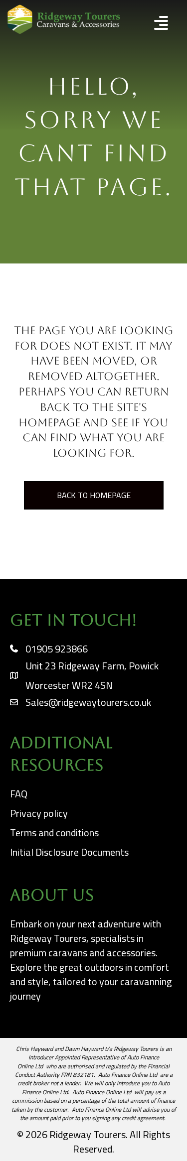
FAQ (18, 793)
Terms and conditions (54, 832)
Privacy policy (39, 813)
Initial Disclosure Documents (69, 852)
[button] (150, 24)
